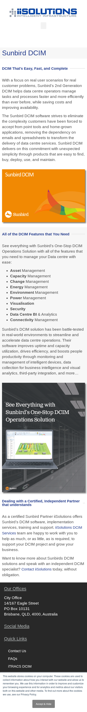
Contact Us (17, 651)
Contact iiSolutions (36, 569)
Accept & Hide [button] (43, 704)
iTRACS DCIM (20, 666)
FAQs (12, 659)
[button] (43, 25)
